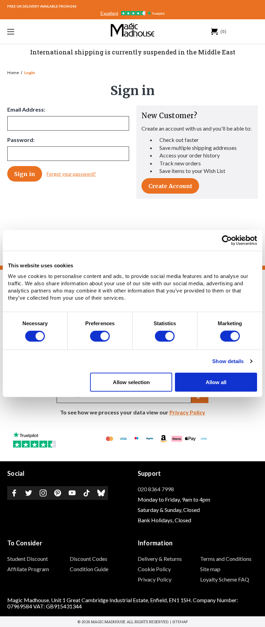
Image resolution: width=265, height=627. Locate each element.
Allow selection (131, 382)
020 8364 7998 (156, 489)
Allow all (216, 382)
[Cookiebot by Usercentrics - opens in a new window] (227, 240)
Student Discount (27, 558)
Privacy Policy (187, 412)
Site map (210, 569)
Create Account (170, 186)
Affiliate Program (28, 569)
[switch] (100, 336)
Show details (228, 361)
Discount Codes (88, 558)
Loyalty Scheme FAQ (224, 579)
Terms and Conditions (226, 558)
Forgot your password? (71, 174)
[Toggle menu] (32, 31)
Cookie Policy (154, 569)
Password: (21, 139)
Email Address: (26, 109)
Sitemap (180, 621)
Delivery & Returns (160, 558)
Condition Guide (89, 569)
